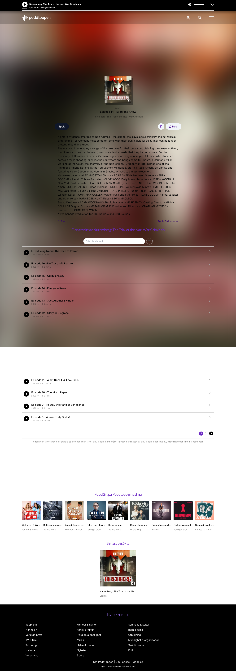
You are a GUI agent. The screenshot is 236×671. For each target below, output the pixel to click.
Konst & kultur (85, 629)
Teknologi (31, 645)
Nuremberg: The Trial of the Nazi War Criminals (118, 116)
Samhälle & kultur (138, 624)
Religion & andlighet (89, 634)
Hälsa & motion (86, 645)
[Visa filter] (149, 241)
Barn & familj (136, 629)
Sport (80, 655)
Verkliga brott (34, 634)
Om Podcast (123, 661)
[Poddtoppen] (36, 18)
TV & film (31, 640)
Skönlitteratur (136, 645)
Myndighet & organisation (143, 640)
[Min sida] (188, 17)
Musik (80, 640)
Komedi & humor (87, 624)
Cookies (138, 661)
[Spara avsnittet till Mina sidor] (161, 126)
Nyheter (82, 650)
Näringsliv (32, 629)
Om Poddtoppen (103, 661)
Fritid (131, 650)
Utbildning (134, 634)
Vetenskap (32, 655)
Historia (30, 650)
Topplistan (32, 624)
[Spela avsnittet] (26, 253)
